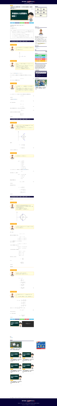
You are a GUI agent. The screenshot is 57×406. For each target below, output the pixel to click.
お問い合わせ (37, 47)
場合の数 (41, 66)
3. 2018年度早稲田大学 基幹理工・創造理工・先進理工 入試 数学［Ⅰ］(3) (41, 76)
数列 (42, 68)
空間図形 (44, 66)
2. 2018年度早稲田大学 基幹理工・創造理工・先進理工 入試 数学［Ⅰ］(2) (41, 74)
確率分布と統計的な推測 (40, 64)
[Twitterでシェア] (12, 319)
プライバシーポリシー (38, 48)
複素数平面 (12, 337)
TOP (10, 397)
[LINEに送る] (22, 319)
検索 (46, 51)
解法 (12, 397)
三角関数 (39, 67)
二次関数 (44, 65)
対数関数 (43, 67)
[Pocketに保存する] (26, 319)
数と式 (42, 65)
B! (31, 319)
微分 (39, 68)
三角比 (35, 66)
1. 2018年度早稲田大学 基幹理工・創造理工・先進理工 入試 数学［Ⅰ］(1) (41, 72)
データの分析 (36, 65)
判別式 (16, 73)
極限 (38, 68)
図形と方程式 (36, 67)
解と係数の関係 (14, 99)
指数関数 (41, 67)
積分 (41, 68)
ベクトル (44, 68)
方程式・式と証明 (39, 65)
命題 (37, 66)
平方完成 (26, 296)
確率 (42, 66)
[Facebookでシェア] (17, 319)
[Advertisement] (22, 331)
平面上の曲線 (36, 64)
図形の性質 (44, 64)
